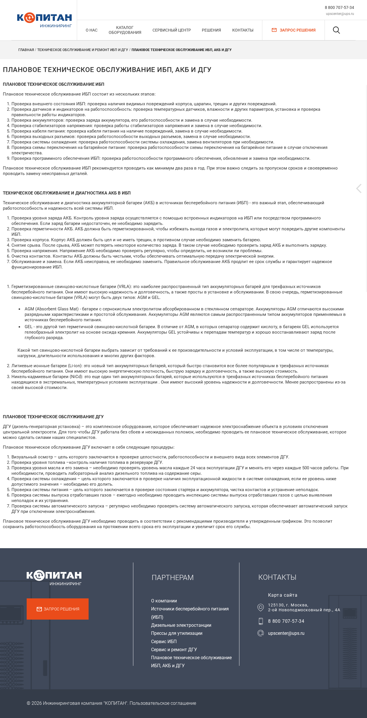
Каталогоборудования (125, 30)
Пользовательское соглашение (163, 703)
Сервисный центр (172, 30)
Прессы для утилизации (176, 633)
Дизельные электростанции (181, 625)
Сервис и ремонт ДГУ (174, 649)
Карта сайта (283, 595)
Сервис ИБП (164, 641)
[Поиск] (336, 30)
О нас (91, 30)
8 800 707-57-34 (339, 7)
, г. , (304, 607)
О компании (164, 601)
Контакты (242, 30)
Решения (211, 30)
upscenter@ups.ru (340, 14)
